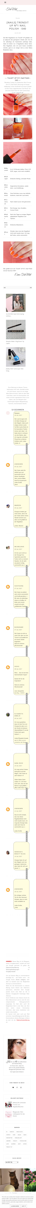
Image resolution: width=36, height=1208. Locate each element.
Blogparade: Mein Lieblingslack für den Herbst (19, 1114)
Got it (24, 1206)
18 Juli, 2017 (18, 891)
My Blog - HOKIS (19, 693)
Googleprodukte (10, 971)
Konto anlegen (20, 979)
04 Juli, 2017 (18, 415)
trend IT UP (9, 1146)
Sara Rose (18, 763)
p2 (6, 1131)
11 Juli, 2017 (18, 811)
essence (12, 1131)
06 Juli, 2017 (18, 549)
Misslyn (15, 1140)
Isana (24, 1134)
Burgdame (18, 627)
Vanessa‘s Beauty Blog (19, 853)
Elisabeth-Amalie (19, 715)
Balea (19, 1134)
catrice (8, 1134)
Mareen (17, 505)
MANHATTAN (9, 1137)
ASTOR (24, 1143)
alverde (13, 1143)
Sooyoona (18, 586)
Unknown (18, 464)
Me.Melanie (19, 546)
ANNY (19, 1143)
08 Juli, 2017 (18, 669)
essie (14, 1134)
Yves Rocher (23, 1140)
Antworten (26, 452)
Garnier (8, 1140)
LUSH (7, 1143)
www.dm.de (19, 92)
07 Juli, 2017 (18, 588)
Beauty (18, 18)
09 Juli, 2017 (18, 718)
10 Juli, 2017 (18, 765)
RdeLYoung (20, 1131)
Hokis (16, 666)
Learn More (15, 1206)
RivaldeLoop (18, 1137)
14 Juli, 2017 (18, 856)
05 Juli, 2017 (18, 466)
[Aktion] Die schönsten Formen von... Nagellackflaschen (19, 1104)
